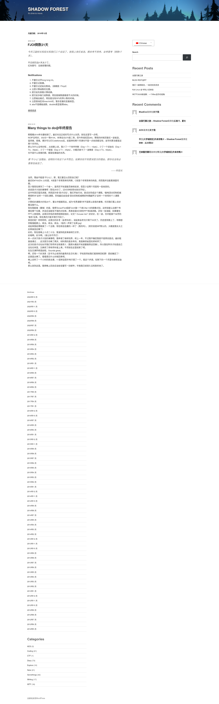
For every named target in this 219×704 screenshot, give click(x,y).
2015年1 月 (31, 486)
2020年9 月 (31, 316)
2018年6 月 (31, 382)
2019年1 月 (31, 363)
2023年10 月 (32, 297)
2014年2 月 (31, 534)
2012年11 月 (32, 600)
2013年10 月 (32, 548)
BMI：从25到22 (146, 142)
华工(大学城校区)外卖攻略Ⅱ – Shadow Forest (160, 139)
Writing (30, 679)
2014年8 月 (31, 510)
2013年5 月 (31, 572)
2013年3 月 (31, 581)
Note (29, 670)
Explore (30, 665)
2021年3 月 (31, 301)
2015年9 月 (31, 448)
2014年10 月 (32, 501)
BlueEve (143, 111)
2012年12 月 (32, 596)
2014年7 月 (31, 515)
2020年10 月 (32, 311)
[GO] (187, 57)
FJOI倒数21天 (38, 44)
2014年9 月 (31, 505)
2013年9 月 (31, 553)
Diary (29, 660)
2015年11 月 (32, 444)
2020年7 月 (31, 325)
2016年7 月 (31, 420)
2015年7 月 (31, 458)
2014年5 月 (31, 520)
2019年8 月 (31, 339)
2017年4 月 (31, 401)
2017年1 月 (31, 406)
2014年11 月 (32, 496)
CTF (29, 655)
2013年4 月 (31, 577)
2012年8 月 (31, 614)
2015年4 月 (31, 472)
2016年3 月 (31, 429)
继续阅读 (32, 110)
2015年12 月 (32, 439)
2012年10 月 (32, 605)
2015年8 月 (31, 453)
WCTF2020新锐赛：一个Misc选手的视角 (148, 94)
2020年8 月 (31, 320)
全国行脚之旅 (137, 75)
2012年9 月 (31, 610)
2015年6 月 (31, 463)
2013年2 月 (31, 586)
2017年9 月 (31, 392)
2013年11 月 (32, 543)
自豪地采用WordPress (36, 698)
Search (135, 52)
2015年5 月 (31, 467)
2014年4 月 (31, 524)
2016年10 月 (32, 415)
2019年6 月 (31, 344)
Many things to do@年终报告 (50, 127)
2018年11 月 (32, 368)
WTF (29, 684)
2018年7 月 (31, 377)
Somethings (32, 674)
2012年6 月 (31, 624)
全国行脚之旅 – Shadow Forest (153, 120)
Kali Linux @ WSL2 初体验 (142, 89)
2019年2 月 (31, 358)
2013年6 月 (31, 567)
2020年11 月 (32, 306)
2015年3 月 (31, 477)
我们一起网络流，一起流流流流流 (145, 85)
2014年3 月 (31, 529)
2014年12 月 (32, 491)
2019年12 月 (32, 335)
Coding (30, 651)
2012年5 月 (31, 629)
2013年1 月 (31, 591)
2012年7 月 (31, 619)
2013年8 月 (31, 557)
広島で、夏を (180, 120)
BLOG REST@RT (139, 80)
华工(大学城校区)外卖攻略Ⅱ (170, 151)
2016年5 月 (31, 425)
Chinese (143, 43)
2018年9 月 (31, 373)
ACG (29, 646)
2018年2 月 (31, 387)
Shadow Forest (48, 9)
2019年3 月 (31, 354)
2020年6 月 (31, 330)
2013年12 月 (32, 539)
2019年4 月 (31, 349)
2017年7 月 (31, 396)
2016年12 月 (32, 410)
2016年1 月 (31, 434)
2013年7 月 (31, 562)
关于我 (156, 111)
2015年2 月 (31, 482)
